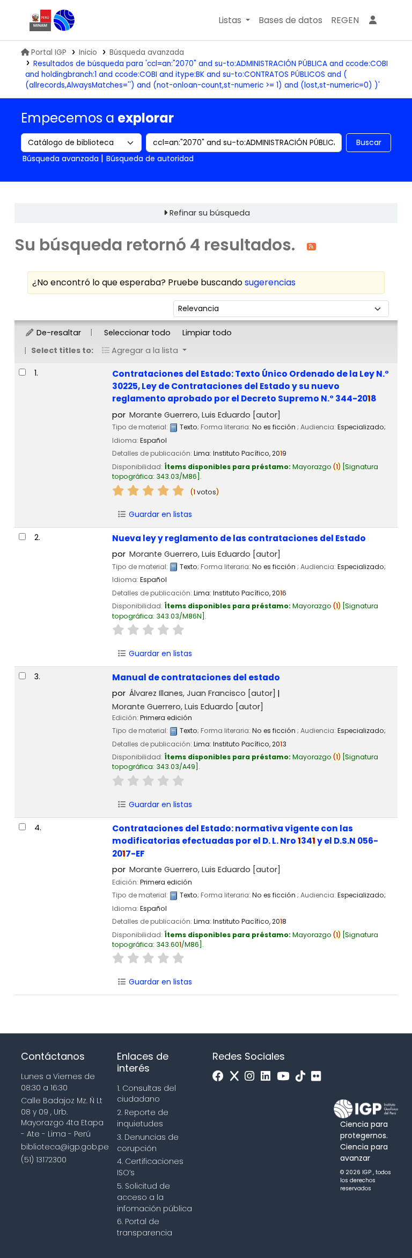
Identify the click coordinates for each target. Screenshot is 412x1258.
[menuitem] (345, 20)
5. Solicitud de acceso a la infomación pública (154, 1197)
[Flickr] (318, 1076)
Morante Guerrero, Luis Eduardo (205, 414)
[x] (237, 1076)
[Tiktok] (303, 1076)
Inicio (88, 52)
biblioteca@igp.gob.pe (65, 1146)
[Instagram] (252, 1076)
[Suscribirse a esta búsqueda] (311, 245)
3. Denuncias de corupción (148, 1143)
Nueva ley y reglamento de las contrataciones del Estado (239, 538)
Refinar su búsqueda (210, 212)
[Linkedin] (268, 1076)
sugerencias (270, 282)
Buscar (368, 142)
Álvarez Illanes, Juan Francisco (202, 693)
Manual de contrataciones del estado (196, 677)
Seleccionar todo (137, 332)
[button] (234, 20)
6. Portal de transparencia (144, 1227)
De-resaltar (57, 332)
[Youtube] (286, 1076)
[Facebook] (220, 1076)
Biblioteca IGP (64, 20)
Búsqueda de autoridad (150, 158)
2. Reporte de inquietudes (142, 1118)
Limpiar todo (207, 332)
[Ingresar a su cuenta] (372, 20)
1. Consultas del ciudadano (146, 1094)
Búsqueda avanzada (146, 52)
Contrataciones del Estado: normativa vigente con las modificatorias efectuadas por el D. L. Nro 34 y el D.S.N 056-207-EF (245, 841)
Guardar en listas (159, 514)
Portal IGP (49, 52)
